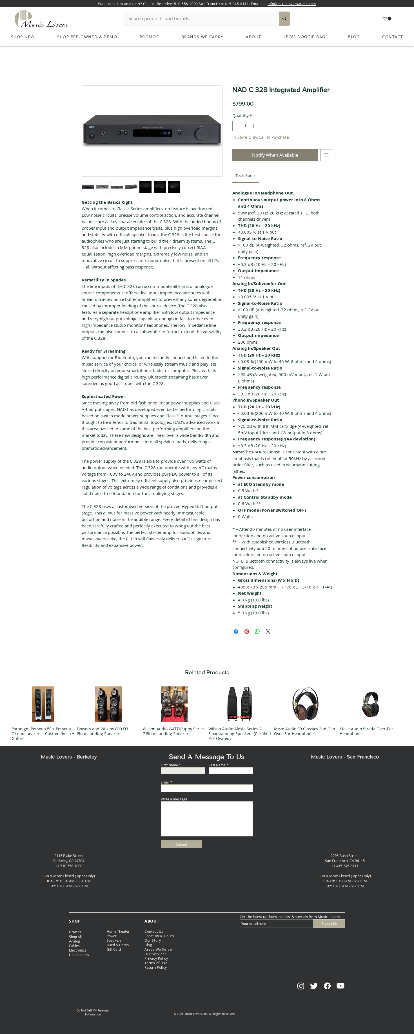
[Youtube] (340, 985)
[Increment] (253, 126)
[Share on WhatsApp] (257, 631)
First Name (169, 765)
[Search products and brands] (284, 19)
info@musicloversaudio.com (292, 3)
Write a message (174, 799)
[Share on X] (268, 631)
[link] (245, 175)
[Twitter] (314, 985)
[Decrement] (236, 126)
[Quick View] (43, 704)
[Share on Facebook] (236, 631)
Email (165, 782)
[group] (207, 713)
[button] (387, 19)
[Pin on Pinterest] (246, 631)
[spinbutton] (245, 126)
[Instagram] (300, 985)
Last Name (217, 765)
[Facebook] (327, 985)
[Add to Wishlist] (326, 155)
